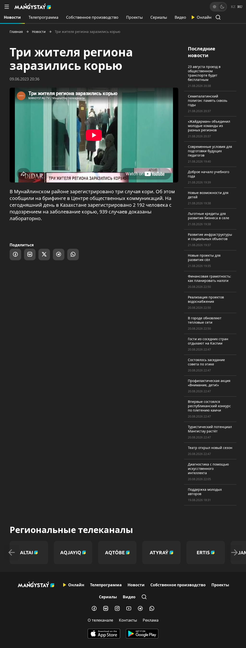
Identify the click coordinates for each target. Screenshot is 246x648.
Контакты (128, 620)
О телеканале (100, 620)
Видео (180, 17)
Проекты (134, 17)
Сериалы (158, 17)
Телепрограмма (43, 17)
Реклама (151, 620)
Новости (12, 17)
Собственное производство (92, 17)
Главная (16, 32)
